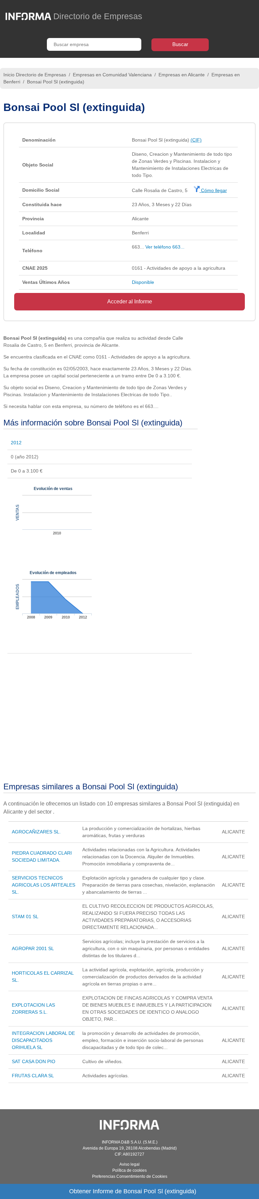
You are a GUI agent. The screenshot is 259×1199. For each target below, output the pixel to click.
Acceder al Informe (129, 301)
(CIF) (196, 140)
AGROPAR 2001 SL (33, 948)
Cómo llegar (213, 190)
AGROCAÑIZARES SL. (36, 831)
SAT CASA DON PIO (33, 1061)
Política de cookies (129, 1170)
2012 (16, 442)
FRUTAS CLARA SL (33, 1075)
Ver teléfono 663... (164, 247)
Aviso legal (129, 1164)
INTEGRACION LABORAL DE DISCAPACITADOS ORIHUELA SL (43, 1040)
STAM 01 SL (25, 916)
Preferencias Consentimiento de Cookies (129, 1176)
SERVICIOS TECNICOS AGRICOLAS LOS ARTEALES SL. (43, 885)
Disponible (143, 282)
